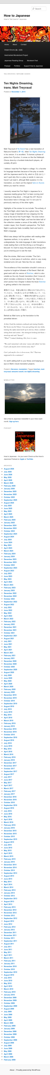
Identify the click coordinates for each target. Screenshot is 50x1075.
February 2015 (9, 859)
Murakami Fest (32, 60)
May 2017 (7, 782)
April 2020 (8, 683)
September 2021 (10, 635)
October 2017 (9, 768)
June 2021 (8, 644)
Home (6, 44)
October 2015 (9, 836)
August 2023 (9, 570)
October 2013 (9, 895)
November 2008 (10, 1034)
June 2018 (8, 746)
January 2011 (9, 963)
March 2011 (8, 958)
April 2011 (8, 955)
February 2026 (9, 485)
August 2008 (9, 1042)
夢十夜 (21, 151)
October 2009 (9, 1003)
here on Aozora (38, 182)
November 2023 (10, 562)
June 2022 (8, 610)
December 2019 (10, 695)
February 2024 (9, 553)
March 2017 (8, 788)
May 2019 (7, 714)
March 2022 (8, 618)
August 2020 (9, 672)
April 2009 (8, 1020)
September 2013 (10, 898)
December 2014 (10, 864)
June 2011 (8, 949)
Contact (23, 44)
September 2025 (10, 500)
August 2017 (9, 774)
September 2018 (10, 737)
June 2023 (8, 576)
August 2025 (9, 502)
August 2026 (9, 468)
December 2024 (10, 525)
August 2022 (9, 604)
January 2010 (9, 994)
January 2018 (9, 760)
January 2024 (9, 556)
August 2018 (9, 740)
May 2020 (7, 681)
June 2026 (8, 474)
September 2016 (10, 805)
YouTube (30, 459)
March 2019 (8, 720)
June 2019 (8, 712)
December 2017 (10, 762)
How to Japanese (17, 15)
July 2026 (8, 471)
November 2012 (10, 912)
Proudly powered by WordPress (28, 1070)
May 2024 (7, 545)
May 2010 (7, 983)
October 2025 (9, 497)
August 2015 (9, 842)
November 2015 (10, 833)
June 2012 (8, 924)
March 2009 (8, 1023)
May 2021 (7, 647)
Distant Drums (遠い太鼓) (13, 50)
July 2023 (8, 573)
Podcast (7, 66)
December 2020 (10, 661)
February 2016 (9, 825)
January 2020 (9, 692)
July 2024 (8, 539)
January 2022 (9, 624)
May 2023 (7, 579)
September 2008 (10, 1040)
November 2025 (10, 494)
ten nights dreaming (31, 371)
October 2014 (9, 870)
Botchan (30, 273)
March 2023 (8, 584)
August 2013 (9, 901)
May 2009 (7, 1017)
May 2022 (7, 613)
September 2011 (10, 941)
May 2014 (7, 881)
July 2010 (8, 977)
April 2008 (8, 1054)
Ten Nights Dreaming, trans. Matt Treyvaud (18, 85)
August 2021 (9, 638)
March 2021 (8, 652)
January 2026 (9, 488)
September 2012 (10, 918)
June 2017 (8, 779)
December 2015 (10, 830)
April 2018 (8, 751)
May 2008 (7, 1051)
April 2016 (8, 819)
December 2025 (10, 491)
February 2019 (9, 723)
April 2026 (8, 480)
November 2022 (10, 596)
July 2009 (8, 1011)
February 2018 (9, 757)
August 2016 (9, 808)
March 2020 (8, 686)
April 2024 (8, 548)
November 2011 (10, 935)
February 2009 (9, 1025)
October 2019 (9, 700)
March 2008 (8, 1056)
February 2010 (9, 992)
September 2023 (10, 567)
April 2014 (8, 884)
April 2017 (8, 785)
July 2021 (8, 641)
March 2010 (8, 989)
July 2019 (8, 709)
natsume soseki (17, 371)
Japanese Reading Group (13, 60)
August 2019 (9, 706)
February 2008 (9, 1059)
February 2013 (9, 907)
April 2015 (8, 853)
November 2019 (10, 698)
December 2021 (10, 627)
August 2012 (9, 921)
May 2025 (7, 511)
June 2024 (8, 542)
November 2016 (10, 799)
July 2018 (8, 743)
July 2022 (8, 607)
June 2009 (8, 1014)
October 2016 (9, 802)
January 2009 (9, 1028)
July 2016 (8, 811)
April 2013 (8, 904)
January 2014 (9, 893)
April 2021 (8, 649)
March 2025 (8, 517)
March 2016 (8, 822)
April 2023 (8, 582)
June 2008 (8, 1048)
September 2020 (10, 669)
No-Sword (21, 148)
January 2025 (9, 522)
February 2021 (9, 655)
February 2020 (9, 689)
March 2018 (8, 754)
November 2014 (10, 867)
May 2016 (7, 816)
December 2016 (10, 796)
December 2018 (10, 729)
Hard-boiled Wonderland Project (16, 55)
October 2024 (9, 531)
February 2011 (9, 960)
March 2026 (8, 483)
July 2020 (8, 675)
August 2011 (9, 943)
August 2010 (9, 975)
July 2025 (8, 505)
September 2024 (10, 533)
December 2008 (10, 1031)
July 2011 (8, 946)
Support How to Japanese (33, 66)
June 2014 (8, 878)
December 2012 (10, 910)
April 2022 (8, 616)
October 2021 (9, 633)
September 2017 (10, 771)
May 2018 (7, 748)
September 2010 (10, 972)
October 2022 (9, 599)
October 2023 (9, 565)
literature (14, 369)
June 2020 (8, 678)
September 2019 (10, 703)
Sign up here (14, 421)
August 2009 (9, 1008)
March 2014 (8, 887)
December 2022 (10, 593)
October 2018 (9, 734)
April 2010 (8, 986)
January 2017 (9, 794)
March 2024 (8, 550)
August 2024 (9, 536)
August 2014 (9, 876)
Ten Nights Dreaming (37, 151)
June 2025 (8, 508)
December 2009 (10, 997)
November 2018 (10, 731)
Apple (22, 459)
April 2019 (8, 717)
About (15, 44)
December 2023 (10, 559)
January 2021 (9, 658)
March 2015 (8, 856)
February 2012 (9, 927)
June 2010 (8, 980)
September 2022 (10, 601)
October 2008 (9, 1037)
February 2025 (9, 519)
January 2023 (9, 590)
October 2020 (9, 666)
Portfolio (17, 66)
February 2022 (9, 621)
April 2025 (8, 514)
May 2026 (7, 477)
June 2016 (8, 813)
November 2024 (10, 528)
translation (23, 369)
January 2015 (9, 861)
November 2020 (10, 664)
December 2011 (10, 932)
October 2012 (9, 915)
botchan (37, 369)
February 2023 (9, 587)
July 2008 (8, 1045)
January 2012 (9, 929)
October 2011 (9, 938)
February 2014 (9, 890)
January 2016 (9, 827)
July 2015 (8, 844)
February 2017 (9, 791)
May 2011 (7, 952)
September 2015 (10, 839)
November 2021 (10, 630)
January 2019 (9, 726)
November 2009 (10, 1000)
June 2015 (8, 847)
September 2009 (10, 1006)
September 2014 (10, 873)
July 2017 (8, 777)
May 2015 (7, 850)
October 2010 (9, 969)
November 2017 (10, 765)
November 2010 (10, 966)
